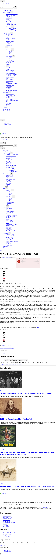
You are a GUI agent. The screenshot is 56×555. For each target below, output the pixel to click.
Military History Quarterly (12, 100)
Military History (9, 79)
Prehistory (8, 64)
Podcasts (5, 107)
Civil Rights (11, 29)
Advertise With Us (7, 534)
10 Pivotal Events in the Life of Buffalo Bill (16, 419)
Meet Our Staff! (6, 536)
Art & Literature (9, 81)
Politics (7, 78)
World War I (9, 18)
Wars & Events (6, 12)
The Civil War (9, 16)
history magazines (44, 507)
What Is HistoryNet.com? (9, 532)
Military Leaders (9, 37)
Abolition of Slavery (13, 30)
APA (2, 360)
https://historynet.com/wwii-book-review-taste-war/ (13, 364)
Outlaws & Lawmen (10, 38)
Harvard (10, 360)
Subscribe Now (6, 4)
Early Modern (9, 56)
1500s (10, 60)
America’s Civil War (10, 95)
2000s (10, 51)
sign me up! (2, 545)
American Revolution (11, 15)
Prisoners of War (9, 71)
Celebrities (8, 42)
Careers (4, 535)
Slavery (7, 69)
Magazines (5, 92)
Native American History (11, 90)
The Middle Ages (10, 61)
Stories (1, 390)
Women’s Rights (12, 28)
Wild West (8, 87)
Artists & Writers (10, 41)
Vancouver (15, 360)
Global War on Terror (11, 24)
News (7, 82)
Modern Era (8, 49)
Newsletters (5, 105)
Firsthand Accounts (10, 73)
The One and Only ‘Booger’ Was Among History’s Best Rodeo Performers (27, 486)
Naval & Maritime (10, 77)
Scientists (8, 43)
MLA (5, 360)
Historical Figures (10, 85)
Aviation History (9, 96)
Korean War (8, 21)
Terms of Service (7, 111)
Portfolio (2, 449)
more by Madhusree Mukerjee (7, 348)
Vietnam (8, 101)
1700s (10, 57)
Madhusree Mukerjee (6, 257)
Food (4, 353)
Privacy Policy (6, 109)
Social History (9, 89)
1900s (10, 52)
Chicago (21, 360)
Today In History (7, 10)
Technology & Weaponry (12, 74)
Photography (9, 86)
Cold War (8, 20)
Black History (9, 67)
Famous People (6, 33)
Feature (1, 483)
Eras (4, 47)
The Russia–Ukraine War (12, 14)
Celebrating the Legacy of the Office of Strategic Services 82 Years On (26, 393)
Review (2, 250)
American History (10, 94)
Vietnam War (9, 23)
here (38, 327)
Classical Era (9, 62)
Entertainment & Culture (11, 83)
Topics (4, 66)
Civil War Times (9, 98)
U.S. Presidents (9, 34)
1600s (10, 59)
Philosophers (9, 45)
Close (3, 1)
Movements (8, 26)
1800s (10, 53)
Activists (8, 39)
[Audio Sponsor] (28, 266)
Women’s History (10, 70)
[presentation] (11, 12)
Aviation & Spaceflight (11, 75)
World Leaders (9, 36)
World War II (9, 19)
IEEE (25, 360)
